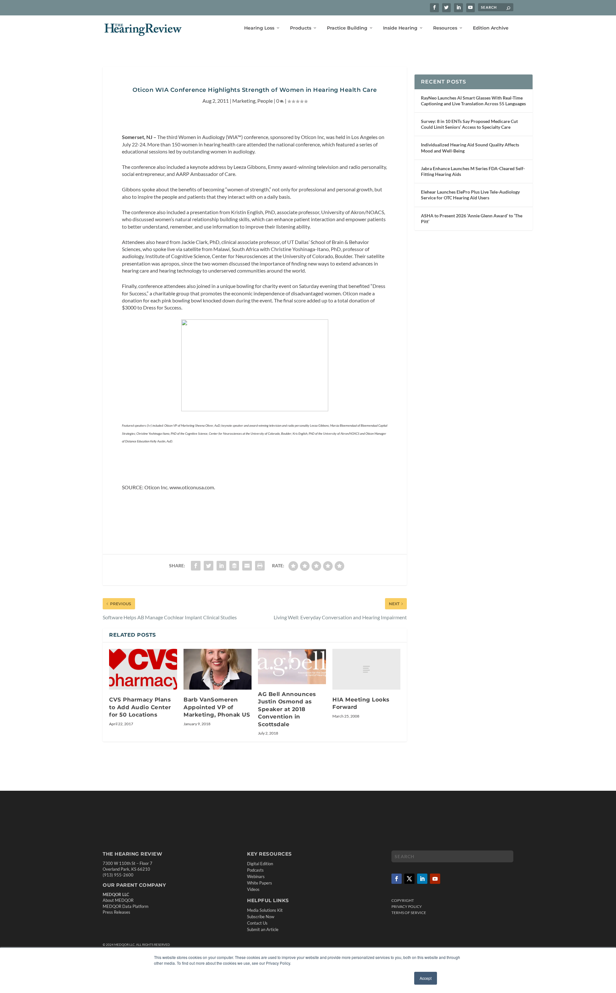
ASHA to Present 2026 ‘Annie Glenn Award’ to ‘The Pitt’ (471, 218)
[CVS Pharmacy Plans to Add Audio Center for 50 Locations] (143, 669)
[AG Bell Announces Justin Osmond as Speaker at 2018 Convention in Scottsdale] (292, 666)
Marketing (243, 101)
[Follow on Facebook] (396, 879)
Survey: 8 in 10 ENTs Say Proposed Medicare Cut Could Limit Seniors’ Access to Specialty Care (469, 124)
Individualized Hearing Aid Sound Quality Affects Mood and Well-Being (470, 147)
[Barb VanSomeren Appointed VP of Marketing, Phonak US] (218, 669)
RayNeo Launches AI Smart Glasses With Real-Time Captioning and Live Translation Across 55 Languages (473, 100)
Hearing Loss (259, 28)
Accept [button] (426, 978)
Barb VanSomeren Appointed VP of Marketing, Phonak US (217, 707)
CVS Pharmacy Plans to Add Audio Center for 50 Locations (140, 707)
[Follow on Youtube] (435, 879)
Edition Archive (491, 28)
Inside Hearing (400, 28)
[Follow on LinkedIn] (422, 879)
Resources (445, 28)
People (265, 101)
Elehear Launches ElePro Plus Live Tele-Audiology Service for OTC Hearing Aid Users (470, 194)
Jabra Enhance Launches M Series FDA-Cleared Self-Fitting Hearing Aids (473, 171)
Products (300, 28)
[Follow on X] (409, 879)
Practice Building (347, 28)
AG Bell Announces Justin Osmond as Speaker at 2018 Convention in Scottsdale (287, 709)
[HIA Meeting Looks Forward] (366, 669)
